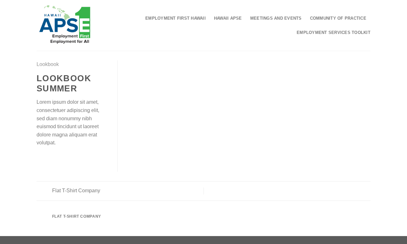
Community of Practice (338, 18)
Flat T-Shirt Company (75, 190)
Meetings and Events (276, 18)
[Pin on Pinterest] (63, 158)
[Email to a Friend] (56, 158)
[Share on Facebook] (40, 158)
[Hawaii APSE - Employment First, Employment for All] (65, 25)
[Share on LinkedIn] (71, 158)
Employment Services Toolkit (333, 32)
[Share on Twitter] (48, 158)
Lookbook (48, 64)
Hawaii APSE (228, 18)
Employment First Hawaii (175, 18)
